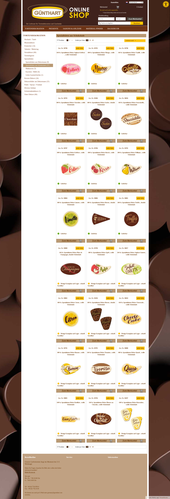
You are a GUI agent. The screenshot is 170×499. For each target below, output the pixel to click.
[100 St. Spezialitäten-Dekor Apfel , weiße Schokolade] (101, 269)
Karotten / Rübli (33, 72)
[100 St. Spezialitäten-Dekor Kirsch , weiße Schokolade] (101, 169)
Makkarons (31, 69)
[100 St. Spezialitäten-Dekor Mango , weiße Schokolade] (101, 69)
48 (93, 40)
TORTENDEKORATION (34, 29)
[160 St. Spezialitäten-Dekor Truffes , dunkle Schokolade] (131, 219)
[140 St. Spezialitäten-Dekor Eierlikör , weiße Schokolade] (70, 418)
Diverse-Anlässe (30, 88)
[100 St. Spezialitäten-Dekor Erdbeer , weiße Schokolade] (70, 169)
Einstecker (29, 46)
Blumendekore (29, 43)
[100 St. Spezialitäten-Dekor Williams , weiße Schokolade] (131, 169)
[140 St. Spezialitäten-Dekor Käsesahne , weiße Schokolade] (131, 418)
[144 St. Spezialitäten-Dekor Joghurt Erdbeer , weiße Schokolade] (70, 69)
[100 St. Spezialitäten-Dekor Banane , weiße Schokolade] (70, 368)
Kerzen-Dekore (31, 78)
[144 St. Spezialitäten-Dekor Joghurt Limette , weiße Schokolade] (131, 269)
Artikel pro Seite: (80, 40)
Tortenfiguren (29, 56)
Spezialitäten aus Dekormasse (37, 62)
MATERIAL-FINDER (94, 29)
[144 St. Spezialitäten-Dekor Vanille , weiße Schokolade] (131, 69)
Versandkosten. (163, 497)
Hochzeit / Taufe (30, 39)
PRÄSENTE (53, 29)
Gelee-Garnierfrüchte (34, 75)
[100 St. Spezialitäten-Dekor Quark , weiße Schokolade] (131, 368)
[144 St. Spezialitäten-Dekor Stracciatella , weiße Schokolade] (131, 119)
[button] (166, 4)
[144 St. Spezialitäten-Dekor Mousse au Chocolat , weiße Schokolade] (101, 418)
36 (90, 40)
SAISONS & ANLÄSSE (72, 29)
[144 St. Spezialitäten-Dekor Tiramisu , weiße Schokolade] (101, 368)
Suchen (137, 23)
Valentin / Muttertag (31, 49)
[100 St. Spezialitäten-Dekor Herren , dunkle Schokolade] (101, 219)
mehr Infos (79, 48)
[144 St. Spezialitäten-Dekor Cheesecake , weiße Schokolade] (131, 319)
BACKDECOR (113, 29)
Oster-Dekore (30, 94)
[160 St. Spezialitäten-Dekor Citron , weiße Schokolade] (70, 319)
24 (87, 40)
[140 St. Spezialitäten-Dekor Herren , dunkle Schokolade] (101, 319)
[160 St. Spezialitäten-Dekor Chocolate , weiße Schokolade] (70, 119)
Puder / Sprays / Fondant (33, 85)
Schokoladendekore (32, 91)
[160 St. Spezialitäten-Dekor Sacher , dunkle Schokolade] (101, 119)
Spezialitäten (28, 59)
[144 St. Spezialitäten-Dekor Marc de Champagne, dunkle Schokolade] (70, 269)
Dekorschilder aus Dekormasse (36, 81)
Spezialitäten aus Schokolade (37, 65)
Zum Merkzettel (135, 19)
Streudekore (30, 52)
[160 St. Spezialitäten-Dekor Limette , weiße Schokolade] (70, 219)
